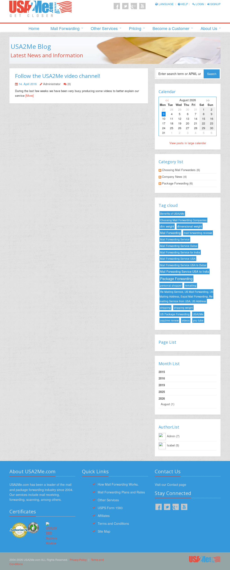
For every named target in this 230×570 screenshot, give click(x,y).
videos (186, 320)
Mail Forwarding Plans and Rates (121, 492)
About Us (209, 28)
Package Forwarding (176, 278)
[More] (29, 95)
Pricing (135, 28)
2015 (162, 372)
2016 (162, 378)
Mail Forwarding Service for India (180, 252)
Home (34, 28)
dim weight (167, 226)
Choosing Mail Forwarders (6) (181, 170)
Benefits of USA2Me (172, 213)
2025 (162, 392)
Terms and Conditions (113, 523)
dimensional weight (189, 226)
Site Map (104, 531)
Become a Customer (171, 28)
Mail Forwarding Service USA (178, 258)
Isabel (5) (173, 445)
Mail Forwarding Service (175, 239)
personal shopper (171, 285)
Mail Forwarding (65, 28)
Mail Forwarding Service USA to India (184, 271)
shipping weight (183, 307)
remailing (190, 285)
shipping (165, 307)
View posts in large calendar (187, 143)
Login (199, 4)
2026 (166, 401)
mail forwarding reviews (198, 233)
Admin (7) (173, 436)
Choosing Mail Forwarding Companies (183, 220)
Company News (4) (174, 176)
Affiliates (104, 515)
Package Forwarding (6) (177, 183)
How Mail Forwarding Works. (118, 484)
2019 (162, 385)
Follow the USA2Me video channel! (57, 75)
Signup (215, 4)
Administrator (51, 84)
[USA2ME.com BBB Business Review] (51, 534)
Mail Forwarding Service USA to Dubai (183, 265)
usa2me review (169, 320)
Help (184, 4)
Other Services (104, 28)
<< (167, 100)
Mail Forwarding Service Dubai (178, 246)
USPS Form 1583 (110, 508)
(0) (69, 84)
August (165, 404)
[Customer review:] (33, 527)
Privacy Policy (78, 559)
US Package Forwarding (175, 314)
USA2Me (198, 314)
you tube (198, 320)
